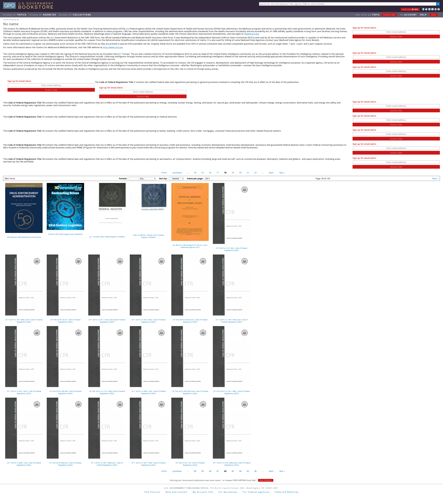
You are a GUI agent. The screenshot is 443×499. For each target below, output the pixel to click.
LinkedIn (438, 9)
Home (5, 19)
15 (202, 172)
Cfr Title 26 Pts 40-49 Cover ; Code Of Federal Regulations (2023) (190, 321)
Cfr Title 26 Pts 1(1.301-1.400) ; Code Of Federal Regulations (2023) (231, 392)
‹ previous (177, 172)
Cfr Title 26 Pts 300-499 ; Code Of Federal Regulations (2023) (65, 392)
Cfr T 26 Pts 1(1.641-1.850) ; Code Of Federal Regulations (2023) (149, 321)
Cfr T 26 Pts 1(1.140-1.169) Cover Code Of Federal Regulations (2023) (232, 321)
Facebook (423, 9)
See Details (265, 480)
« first (164, 172)
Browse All (14, 14)
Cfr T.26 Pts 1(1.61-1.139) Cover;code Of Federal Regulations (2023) (107, 321)
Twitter (426, 9)
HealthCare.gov (251, 33)
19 (233, 172)
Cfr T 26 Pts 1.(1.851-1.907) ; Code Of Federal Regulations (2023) (24, 392)
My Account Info (203, 492)
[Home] (29, 8)
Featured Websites (287, 492)
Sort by (163, 178)
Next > (435, 178)
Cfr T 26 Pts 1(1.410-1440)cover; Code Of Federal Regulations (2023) (231, 464)
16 (210, 172)
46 (255, 471)
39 (202, 471)
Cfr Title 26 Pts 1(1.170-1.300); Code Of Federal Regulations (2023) (107, 392)
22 (255, 172)
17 (217, 172)
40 (210, 471)
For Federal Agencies (256, 492)
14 (195, 172)
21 (248, 172)
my (408, 14)
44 (240, 471)
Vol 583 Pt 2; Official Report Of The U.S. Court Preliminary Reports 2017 (190, 246)
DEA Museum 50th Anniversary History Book (24, 237)
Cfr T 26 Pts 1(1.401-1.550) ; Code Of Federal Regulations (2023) (149, 464)
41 (217, 471)
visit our (410, 9)
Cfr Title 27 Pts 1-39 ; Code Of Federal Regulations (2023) (190, 464)
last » (282, 172)
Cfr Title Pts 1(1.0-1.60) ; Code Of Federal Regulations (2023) (231, 249)
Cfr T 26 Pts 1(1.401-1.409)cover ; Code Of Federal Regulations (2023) (107, 464)
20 (240, 172)
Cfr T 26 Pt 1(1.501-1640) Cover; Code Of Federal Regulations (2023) (24, 321)
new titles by (375, 14)
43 (233, 471)
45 (248, 471)
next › (271, 172)
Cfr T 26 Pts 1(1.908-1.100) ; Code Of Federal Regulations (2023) (149, 392)
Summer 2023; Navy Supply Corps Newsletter (65, 234)
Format (123, 178)
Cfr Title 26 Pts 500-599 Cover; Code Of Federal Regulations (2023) (190, 392)
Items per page (195, 178)
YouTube (432, 9)
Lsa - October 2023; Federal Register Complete (107, 237)
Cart (433, 14)
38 (195, 471)
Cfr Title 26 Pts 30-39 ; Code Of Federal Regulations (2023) (65, 321)
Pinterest (435, 9)
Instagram (429, 9)
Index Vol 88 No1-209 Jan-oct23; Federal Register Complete (148, 236)
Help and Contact (176, 492)
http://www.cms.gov (112, 47)
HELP (423, 14)
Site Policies (152, 492)
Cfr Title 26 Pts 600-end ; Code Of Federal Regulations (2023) (65, 464)
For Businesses (228, 492)
